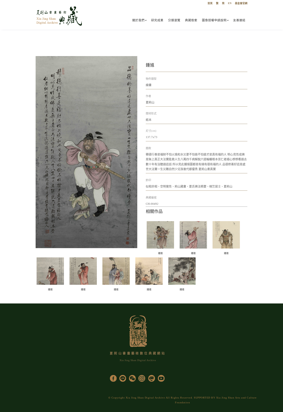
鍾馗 (160, 253)
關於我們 (138, 20)
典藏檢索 (191, 20)
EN (229, 3)
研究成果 (157, 20)
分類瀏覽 (174, 20)
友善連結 (239, 20)
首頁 (210, 3)
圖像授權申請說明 (214, 20)
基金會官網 (241, 3)
